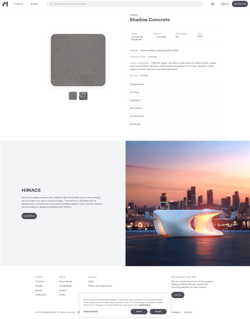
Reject (139, 311)
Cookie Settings (90, 311)
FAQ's (91, 281)
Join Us (177, 295)
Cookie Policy (144, 305)
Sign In (224, 4)
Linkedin (188, 312)
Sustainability (65, 286)
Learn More (29, 216)
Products (18, 4)
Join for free (240, 4)
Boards (38, 290)
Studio (62, 295)
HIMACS (134, 15)
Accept (158, 311)
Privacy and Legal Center (100, 286)
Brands (34, 4)
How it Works (65, 281)
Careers (63, 290)
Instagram (176, 312)
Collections (40, 295)
